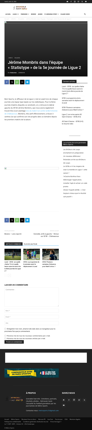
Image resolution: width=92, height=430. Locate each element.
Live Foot (50, 419)
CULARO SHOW (65, 14)
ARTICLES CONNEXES (13, 244)
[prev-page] (5, 275)
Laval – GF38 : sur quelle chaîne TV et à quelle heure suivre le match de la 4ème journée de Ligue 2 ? (12, 266)
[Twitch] (78, 1)
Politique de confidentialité (12, 422)
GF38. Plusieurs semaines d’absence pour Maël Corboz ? (49, 264)
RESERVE (33, 14)
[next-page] (9, 275)
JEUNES (40, 14)
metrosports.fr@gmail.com (49, 410)
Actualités (21, 19)
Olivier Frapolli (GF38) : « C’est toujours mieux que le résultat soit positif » (74, 193)
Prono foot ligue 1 (55, 422)
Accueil (8, 14)
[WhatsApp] (17, 82)
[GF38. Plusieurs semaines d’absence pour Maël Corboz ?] (50, 254)
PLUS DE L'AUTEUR (30, 244)
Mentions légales (75, 419)
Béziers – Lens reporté (12, 234)
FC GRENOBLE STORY (50, 14)
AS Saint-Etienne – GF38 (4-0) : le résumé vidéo (73, 122)
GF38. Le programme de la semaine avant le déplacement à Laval (31, 264)
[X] (82, 1)
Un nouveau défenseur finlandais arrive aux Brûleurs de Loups (74, 159)
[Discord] (67, 1)
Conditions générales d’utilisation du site (35, 422)
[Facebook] (71, 1)
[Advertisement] (61, 8)
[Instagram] (74, 1)
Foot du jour (58, 419)
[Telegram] (27, 82)
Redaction (13, 72)
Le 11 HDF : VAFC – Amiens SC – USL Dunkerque (19, 424)
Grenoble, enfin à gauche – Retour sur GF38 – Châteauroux (46, 235)
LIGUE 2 (15, 14)
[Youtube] (86, 1)
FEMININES (24, 14)
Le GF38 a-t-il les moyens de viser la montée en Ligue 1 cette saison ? (75, 169)
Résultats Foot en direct (29, 419)
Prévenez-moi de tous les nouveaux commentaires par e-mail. (28, 336)
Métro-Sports (15, 419)
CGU (66, 419)
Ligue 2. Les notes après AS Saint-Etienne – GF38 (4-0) (72, 116)
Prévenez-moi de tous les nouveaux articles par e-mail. (26, 338)
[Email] (22, 82)
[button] (85, 14)
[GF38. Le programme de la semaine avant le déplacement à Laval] (31, 254)
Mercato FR (41, 419)
